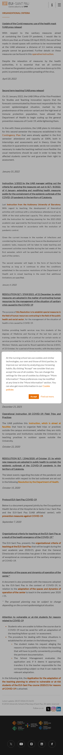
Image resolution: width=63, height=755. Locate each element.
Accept (33, 396)
